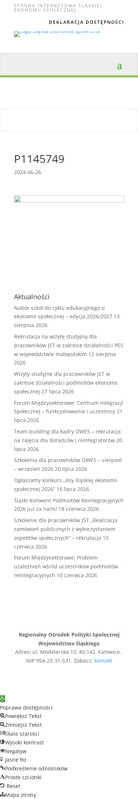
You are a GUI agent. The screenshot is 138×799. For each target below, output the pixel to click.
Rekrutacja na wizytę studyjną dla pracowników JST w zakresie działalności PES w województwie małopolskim (68, 345)
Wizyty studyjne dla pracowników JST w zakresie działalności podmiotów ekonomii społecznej (66, 382)
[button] (2, 698)
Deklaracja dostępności (86, 22)
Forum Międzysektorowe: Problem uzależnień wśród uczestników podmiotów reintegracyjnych (66, 566)
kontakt (103, 660)
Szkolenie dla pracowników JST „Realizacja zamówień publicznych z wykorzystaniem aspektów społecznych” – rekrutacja (65, 529)
